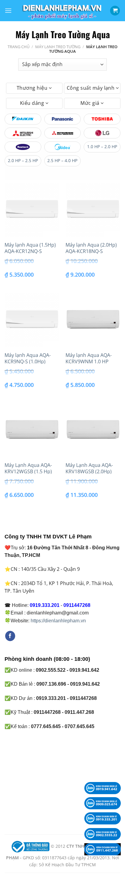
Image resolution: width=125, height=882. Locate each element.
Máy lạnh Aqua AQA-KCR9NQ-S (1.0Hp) (28, 358)
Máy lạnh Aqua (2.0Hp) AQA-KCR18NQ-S (91, 248)
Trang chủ (18, 46)
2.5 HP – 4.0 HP (62, 160)
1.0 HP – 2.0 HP (102, 146)
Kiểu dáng (33, 103)
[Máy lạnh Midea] (62, 146)
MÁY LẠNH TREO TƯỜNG (57, 46)
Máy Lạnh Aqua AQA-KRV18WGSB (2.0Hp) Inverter (89, 471)
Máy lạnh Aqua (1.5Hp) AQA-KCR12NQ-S (30, 248)
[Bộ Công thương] (29, 846)
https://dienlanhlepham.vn (58, 620)
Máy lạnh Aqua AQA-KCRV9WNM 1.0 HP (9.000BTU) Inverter (89, 361)
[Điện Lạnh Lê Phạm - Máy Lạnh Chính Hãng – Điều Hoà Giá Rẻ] (62, 10)
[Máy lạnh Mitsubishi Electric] (23, 133)
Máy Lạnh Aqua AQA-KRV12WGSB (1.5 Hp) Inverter (28, 471)
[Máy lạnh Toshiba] (102, 119)
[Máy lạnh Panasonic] (62, 119)
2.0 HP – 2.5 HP (23, 160)
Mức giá (90, 103)
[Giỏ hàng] (115, 11)
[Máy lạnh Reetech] (23, 146)
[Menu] (8, 10)
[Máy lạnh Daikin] (23, 119)
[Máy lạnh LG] (102, 133)
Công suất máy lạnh (91, 88)
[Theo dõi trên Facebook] (10, 636)
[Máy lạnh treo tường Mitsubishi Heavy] (62, 133)
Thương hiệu (33, 88)
